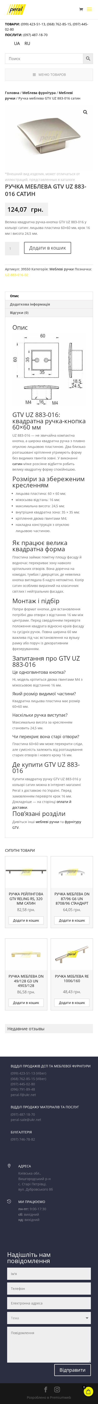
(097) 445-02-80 (23, 1084)
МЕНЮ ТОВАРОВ (52, 74)
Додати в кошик (47, 248)
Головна (12, 92)
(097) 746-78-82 (23, 1139)
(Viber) (41, 1073)
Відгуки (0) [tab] (19, 312)
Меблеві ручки (61, 269)
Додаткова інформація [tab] (30, 304)
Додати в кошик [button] (26, 920)
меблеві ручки (47, 821)
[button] (85, 112)
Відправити (72, 1370)
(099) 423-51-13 (32, 24)
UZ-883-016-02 (16, 275)
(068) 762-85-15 (59, 24)
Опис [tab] (14, 296)
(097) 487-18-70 (35, 35)
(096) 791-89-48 (23, 1089)
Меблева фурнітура (39, 92)
